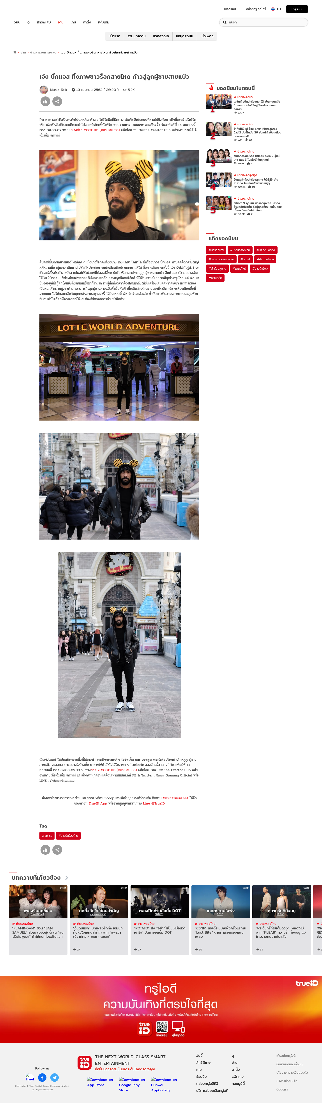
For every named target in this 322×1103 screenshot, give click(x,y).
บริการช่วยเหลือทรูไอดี (212, 1090)
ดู (28, 22)
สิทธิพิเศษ (44, 22)
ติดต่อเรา (282, 1089)
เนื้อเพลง (207, 36)
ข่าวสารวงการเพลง (43, 52)
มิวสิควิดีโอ (161, 36)
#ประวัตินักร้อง (266, 250)
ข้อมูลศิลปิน (184, 36)
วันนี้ (17, 22)
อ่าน (61, 22)
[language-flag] (273, 9)
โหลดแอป (230, 9)
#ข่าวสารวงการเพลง (221, 259)
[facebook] (42, 1077)
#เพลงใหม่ (239, 268)
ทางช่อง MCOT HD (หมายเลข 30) (95, 130)
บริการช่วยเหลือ (286, 1080)
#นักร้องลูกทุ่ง (217, 268)
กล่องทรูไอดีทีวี (207, 1083)
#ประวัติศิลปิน (265, 259)
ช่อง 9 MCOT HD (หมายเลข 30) (114, 770)
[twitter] (54, 1077)
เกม (73, 22)
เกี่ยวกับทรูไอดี (285, 1055)
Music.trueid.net (175, 798)
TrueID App (98, 803)
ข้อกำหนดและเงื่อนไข (289, 1064)
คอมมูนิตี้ (238, 1083)
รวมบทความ (136, 36)
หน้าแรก (114, 36)
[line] (30, 1077)
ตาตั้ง (87, 22)
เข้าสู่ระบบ (297, 9)
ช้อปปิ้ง (201, 1076)
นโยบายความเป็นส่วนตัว (292, 1072)
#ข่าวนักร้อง (259, 268)
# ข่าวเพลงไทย (244, 96)
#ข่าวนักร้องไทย (68, 835)
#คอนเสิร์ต (215, 277)
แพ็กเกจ (238, 1076)
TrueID (27, 9)
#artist (47, 835)
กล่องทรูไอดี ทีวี (256, 9)
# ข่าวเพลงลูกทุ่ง (245, 175)
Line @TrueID (154, 803)
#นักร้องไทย (216, 250)
